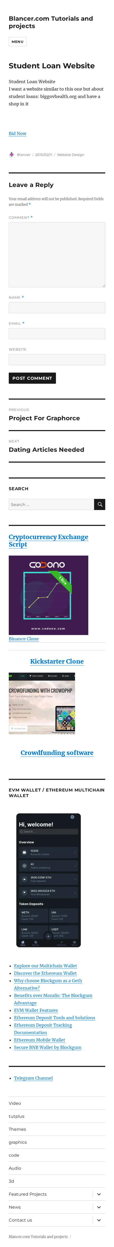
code (14, 1155)
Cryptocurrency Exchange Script (48, 540)
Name (16, 297)
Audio (15, 1168)
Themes (17, 1129)
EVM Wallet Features (36, 1010)
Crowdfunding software (57, 753)
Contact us (20, 1220)
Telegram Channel (33, 1078)
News (15, 1207)
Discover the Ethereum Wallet (45, 973)
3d (11, 1181)
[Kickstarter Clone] (57, 703)
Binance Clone (24, 638)
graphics (18, 1142)
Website (18, 349)
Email (17, 323)
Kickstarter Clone (57, 661)
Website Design (70, 155)
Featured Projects (28, 1194)
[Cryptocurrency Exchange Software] (57, 595)
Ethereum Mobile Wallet (39, 1040)
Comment (21, 217)
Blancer (23, 155)
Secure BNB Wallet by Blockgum (47, 1047)
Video (15, 1103)
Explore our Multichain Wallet (45, 965)
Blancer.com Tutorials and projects (38, 1237)
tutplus (16, 1116)
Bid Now (17, 133)
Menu (17, 41)
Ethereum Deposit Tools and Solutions (54, 1017)
